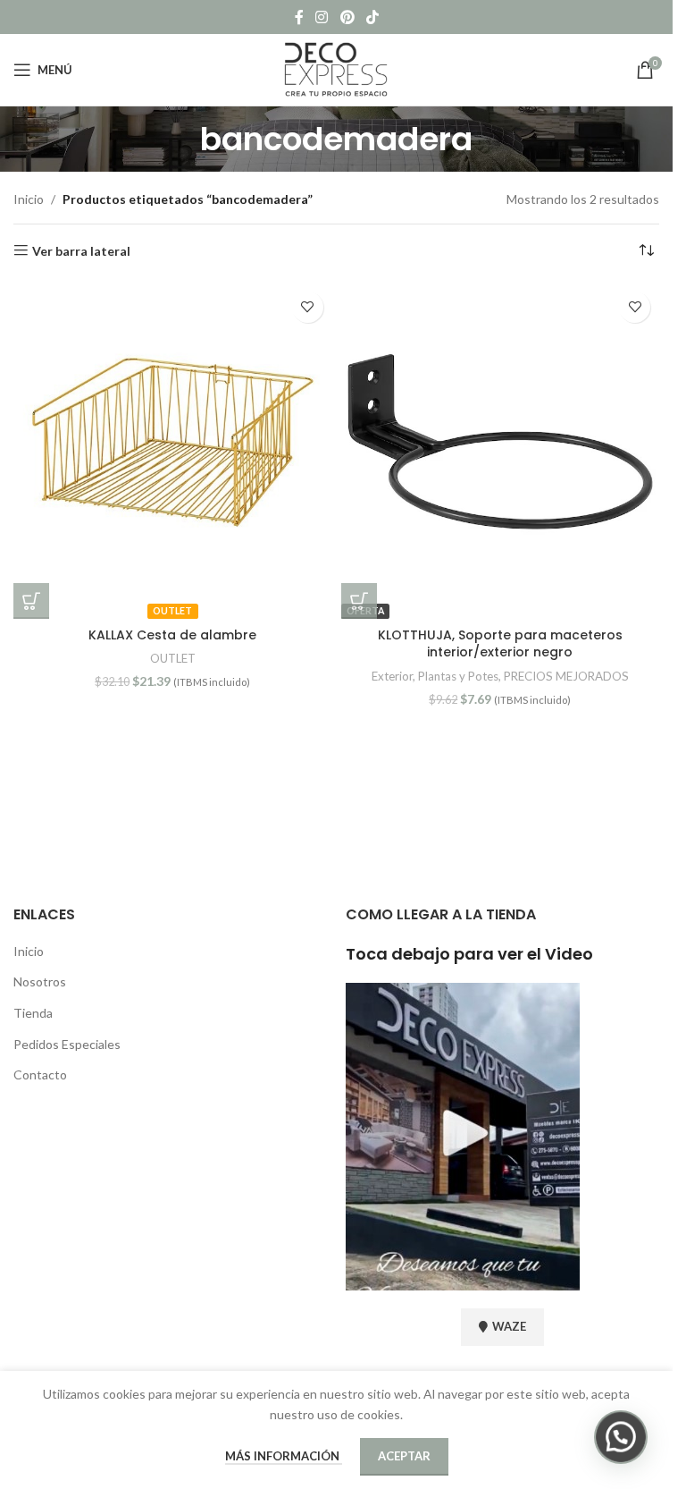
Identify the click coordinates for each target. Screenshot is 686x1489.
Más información (283, 1456)
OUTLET (173, 658)
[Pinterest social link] (347, 17)
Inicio (28, 199)
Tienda (33, 1012)
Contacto (40, 1074)
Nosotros (39, 981)
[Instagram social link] (322, 17)
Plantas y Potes (458, 676)
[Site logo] (336, 68)
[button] (31, 601)
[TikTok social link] (372, 17)
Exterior (392, 676)
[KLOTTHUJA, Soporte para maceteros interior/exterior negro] (500, 442)
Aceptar (404, 1456)
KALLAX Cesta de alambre (172, 635)
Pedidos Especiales (67, 1044)
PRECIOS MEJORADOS (566, 676)
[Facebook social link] (299, 17)
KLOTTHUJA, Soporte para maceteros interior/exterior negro (500, 644)
